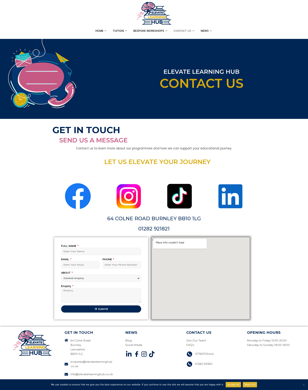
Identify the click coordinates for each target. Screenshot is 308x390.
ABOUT (66, 272)
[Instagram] (144, 355)
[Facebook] (136, 355)
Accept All (233, 384)
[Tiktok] (151, 355)
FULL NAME (69, 246)
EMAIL (65, 259)
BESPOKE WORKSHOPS (148, 30)
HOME (99, 30)
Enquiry (66, 286)
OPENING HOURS (264, 332)
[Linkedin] (128, 355)
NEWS (205, 30)
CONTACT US (182, 30)
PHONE (107, 259)
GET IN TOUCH (79, 332)
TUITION (118, 30)
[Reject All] (303, 384)
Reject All (250, 384)
